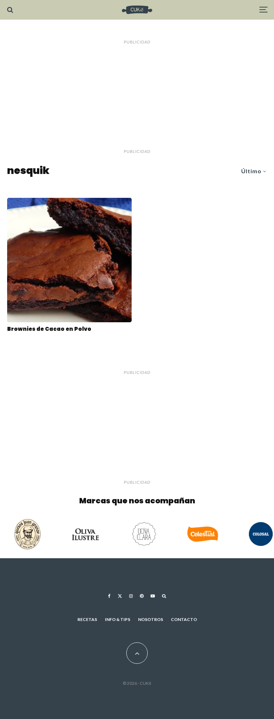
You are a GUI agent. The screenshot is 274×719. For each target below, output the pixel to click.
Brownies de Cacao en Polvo (49, 329)
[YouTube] (152, 596)
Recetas (87, 619)
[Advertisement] (137, 97)
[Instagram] (131, 596)
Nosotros (150, 619)
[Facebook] (109, 596)
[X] (120, 596)
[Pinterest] (141, 596)
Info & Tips (117, 619)
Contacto (184, 619)
